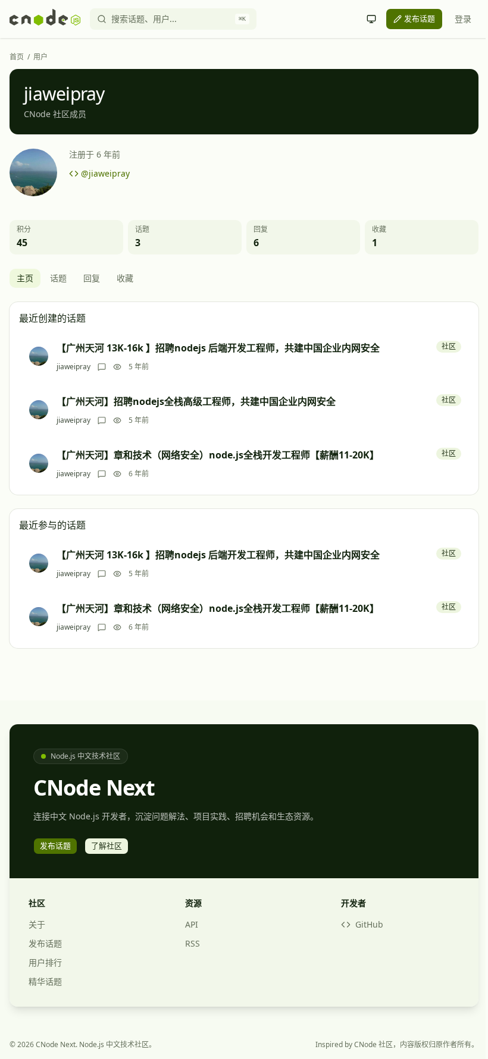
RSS (192, 943)
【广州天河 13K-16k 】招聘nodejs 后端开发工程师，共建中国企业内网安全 (218, 347)
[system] (371, 19)
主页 (25, 278)
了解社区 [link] (106, 845)
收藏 (125, 278)
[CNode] (45, 19)
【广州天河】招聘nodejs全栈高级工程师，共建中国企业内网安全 (196, 401)
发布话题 (45, 943)
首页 (17, 57)
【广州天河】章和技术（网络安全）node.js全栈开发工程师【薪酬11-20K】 (218, 454)
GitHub (369, 924)
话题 (58, 278)
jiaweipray (73, 367)
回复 (91, 278)
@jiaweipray (105, 173)
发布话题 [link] (419, 18)
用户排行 (45, 962)
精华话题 (45, 981)
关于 (37, 924)
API (191, 924)
